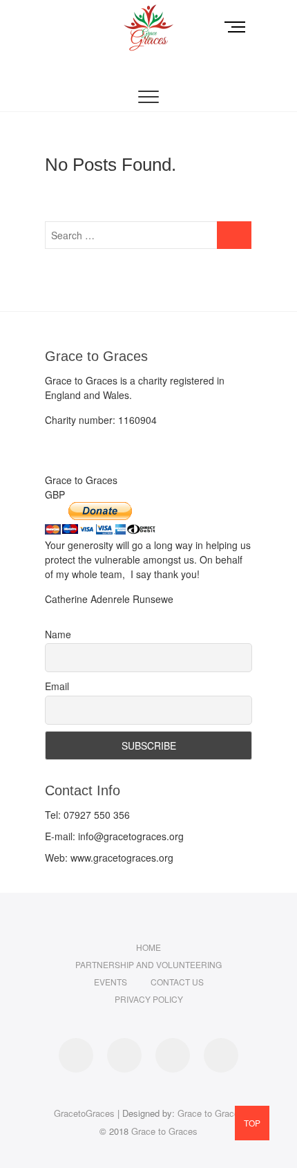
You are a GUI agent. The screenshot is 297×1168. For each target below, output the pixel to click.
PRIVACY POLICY (149, 999)
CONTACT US (177, 982)
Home (148, 947)
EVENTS (110, 982)
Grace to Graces (211, 1113)
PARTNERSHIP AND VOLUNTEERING (148, 964)
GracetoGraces (84, 1113)
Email (57, 686)
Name (58, 634)
